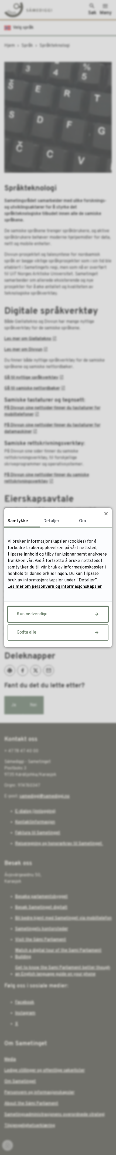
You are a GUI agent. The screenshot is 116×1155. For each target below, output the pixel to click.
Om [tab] (82, 521)
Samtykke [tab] (18, 521)
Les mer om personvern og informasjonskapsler (55, 586)
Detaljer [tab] (51, 521)
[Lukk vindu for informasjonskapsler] (106, 513)
